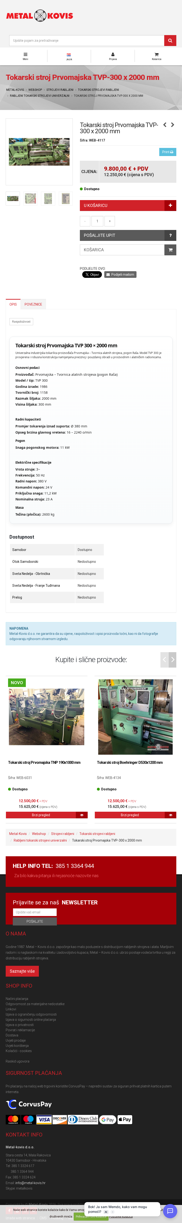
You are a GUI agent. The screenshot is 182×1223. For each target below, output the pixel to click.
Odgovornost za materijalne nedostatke (35, 1004)
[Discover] (60, 1120)
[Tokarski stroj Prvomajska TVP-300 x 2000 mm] (39, 151)
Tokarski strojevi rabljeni (98, 90)
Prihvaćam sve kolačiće (91, 1216)
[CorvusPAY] (29, 1104)
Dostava (12, 1035)
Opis (13, 304)
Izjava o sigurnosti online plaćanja (31, 1019)
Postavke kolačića (121, 1216)
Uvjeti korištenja (17, 1046)
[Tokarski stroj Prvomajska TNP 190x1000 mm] (46, 717)
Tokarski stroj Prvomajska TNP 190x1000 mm (44, 762)
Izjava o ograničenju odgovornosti (31, 1014)
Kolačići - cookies (19, 1051)
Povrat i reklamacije (20, 1030)
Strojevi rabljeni (59, 90)
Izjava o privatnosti (20, 1025)
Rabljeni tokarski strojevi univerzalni (39, 95)
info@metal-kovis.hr (30, 1183)
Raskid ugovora (17, 1061)
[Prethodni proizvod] (164, 125)
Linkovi (11, 1009)
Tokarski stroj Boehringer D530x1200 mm (130, 762)
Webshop (35, 90)
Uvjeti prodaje (16, 1040)
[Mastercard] (13, 1120)
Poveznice (33, 304)
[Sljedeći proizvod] (172, 125)
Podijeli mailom (122, 274)
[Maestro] (28, 1120)
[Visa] (44, 1120)
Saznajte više (22, 971)
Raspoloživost (21, 321)
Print (166, 152)
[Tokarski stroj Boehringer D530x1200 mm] (135, 717)
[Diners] (83, 1120)
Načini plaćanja (17, 999)
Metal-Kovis (15, 90)
